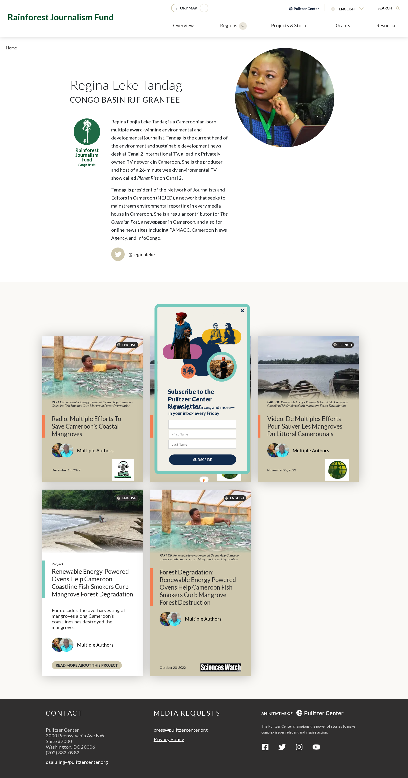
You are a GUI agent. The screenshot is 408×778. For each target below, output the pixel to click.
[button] (202, 399)
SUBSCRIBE (202, 459)
